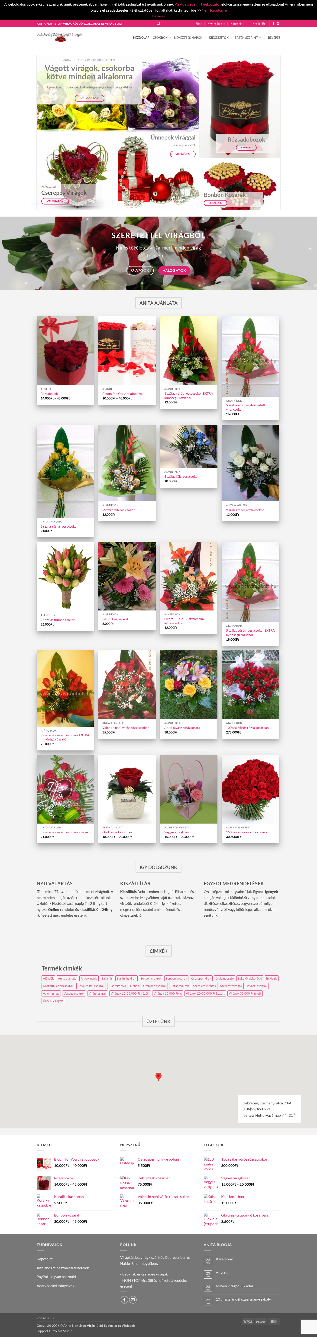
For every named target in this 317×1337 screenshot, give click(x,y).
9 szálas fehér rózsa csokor (245, 510)
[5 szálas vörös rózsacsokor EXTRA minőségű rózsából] (250, 582)
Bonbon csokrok (151, 978)
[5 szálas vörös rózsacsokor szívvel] (65, 789)
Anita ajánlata (67, 978)
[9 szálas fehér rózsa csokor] (250, 463)
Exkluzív (271, 978)
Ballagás (107, 978)
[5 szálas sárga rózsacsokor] (65, 471)
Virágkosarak (98, 993)
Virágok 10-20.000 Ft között (130, 993)
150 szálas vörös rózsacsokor (247, 832)
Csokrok (160, 37)
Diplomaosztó (224, 978)
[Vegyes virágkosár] (188, 789)
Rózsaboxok (49, 394)
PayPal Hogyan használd (56, 1276)
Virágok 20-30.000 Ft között (205, 993)
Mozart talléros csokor (118, 510)
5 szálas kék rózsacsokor (181, 476)
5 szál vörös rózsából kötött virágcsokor (245, 407)
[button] (158, 23)
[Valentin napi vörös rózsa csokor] (127, 684)
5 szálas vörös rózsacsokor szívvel (65, 832)
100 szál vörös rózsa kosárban (247, 728)
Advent (222, 1272)
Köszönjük (46, 1318)
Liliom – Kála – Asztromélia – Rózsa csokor (185, 621)
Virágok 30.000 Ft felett (245, 993)
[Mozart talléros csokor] (127, 463)
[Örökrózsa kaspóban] (127, 789)
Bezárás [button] (158, 16)
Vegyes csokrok (74, 993)
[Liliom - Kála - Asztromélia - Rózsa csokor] (188, 576)
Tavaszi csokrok (256, 986)
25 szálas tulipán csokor (58, 620)
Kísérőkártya (117, 986)
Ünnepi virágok (53, 1001)
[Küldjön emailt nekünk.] (278, 23)
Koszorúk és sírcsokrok (58, 986)
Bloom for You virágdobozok (122, 394)
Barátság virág (126, 978)
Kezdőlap (141, 37)
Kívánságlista (216, 24)
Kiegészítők (219, 37)
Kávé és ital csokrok (91, 986)
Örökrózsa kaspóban (117, 832)
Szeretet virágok (231, 986)
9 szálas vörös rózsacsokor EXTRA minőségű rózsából (65, 737)
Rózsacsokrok (180, 986)
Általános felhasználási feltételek (63, 1268)
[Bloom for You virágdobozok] (127, 350)
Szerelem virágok (204, 986)
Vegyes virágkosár (177, 832)
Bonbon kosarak (176, 978)
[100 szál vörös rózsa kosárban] (250, 684)
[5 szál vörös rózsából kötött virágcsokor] (250, 356)
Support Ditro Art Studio (54, 1331)
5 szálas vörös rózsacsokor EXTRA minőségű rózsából (250, 632)
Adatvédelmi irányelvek (55, 1285)
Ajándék (48, 978)
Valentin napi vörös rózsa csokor (125, 728)
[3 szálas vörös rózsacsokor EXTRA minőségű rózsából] (188, 350)
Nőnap (134, 986)
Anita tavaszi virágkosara (182, 728)
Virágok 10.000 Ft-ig (168, 993)
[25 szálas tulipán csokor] (65, 576)
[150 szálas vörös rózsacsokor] (250, 789)
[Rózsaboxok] (65, 350)
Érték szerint (246, 37)
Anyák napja (89, 978)
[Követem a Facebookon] (273, 23)
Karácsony (224, 1259)
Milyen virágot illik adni (234, 1286)
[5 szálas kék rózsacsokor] (188, 446)
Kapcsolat (237, 24)
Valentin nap (51, 993)
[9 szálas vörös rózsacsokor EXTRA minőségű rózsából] (65, 688)
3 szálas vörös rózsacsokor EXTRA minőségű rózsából (188, 395)
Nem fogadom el (214, 10)
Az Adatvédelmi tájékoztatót (198, 4)
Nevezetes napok (188, 37)
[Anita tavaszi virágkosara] (188, 684)
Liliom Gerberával (115, 619)
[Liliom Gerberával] (127, 576)
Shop (199, 24)
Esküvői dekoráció (250, 978)
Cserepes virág (201, 978)
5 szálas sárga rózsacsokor (59, 526)
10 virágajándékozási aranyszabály (243, 1299)
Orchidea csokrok (154, 986)
